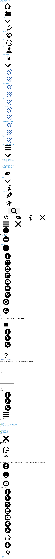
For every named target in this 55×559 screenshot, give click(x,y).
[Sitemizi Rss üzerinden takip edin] (8, 297)
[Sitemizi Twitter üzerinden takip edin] (8, 265)
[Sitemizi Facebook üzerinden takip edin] (8, 494)
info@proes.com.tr (3, 244)
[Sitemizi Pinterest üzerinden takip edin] (8, 291)
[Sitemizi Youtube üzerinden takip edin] (8, 284)
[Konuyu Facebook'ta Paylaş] (8, 334)
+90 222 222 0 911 (3, 235)
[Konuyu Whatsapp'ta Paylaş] (8, 347)
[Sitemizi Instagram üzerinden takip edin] (8, 271)
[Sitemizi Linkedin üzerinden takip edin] (8, 278)
